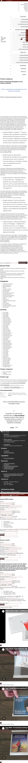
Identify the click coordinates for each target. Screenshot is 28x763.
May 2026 (5, 315)
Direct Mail (6, 291)
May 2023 (5, 352)
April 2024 (5, 339)
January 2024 (6, 342)
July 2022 (5, 353)
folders (5, 373)
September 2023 (7, 347)
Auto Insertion (7, 285)
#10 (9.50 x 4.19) (8, 591)
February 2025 (7, 330)
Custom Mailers (7, 289)
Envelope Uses (7, 294)
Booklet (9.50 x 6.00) (9, 592)
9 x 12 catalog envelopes (10, 381)
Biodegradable (7, 286)
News (4, 298)
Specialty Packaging (9, 452)
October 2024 (6, 334)
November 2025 (7, 321)
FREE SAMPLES (23, 0)
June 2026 (6, 313)
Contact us (4, 0)
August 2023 (6, 348)
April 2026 (5, 316)
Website (2, 530)
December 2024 (7, 333)
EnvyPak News (13, 474)
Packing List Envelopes (9, 300)
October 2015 (6, 366)
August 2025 (6, 324)
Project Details (4, 557)
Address (2, 509)
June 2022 (6, 355)
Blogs (4, 287)
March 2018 (6, 364)
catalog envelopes (14, 385)
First (13, 503)
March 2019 (6, 361)
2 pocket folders (12, 379)
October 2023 (6, 346)
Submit (2, 534)
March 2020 (6, 357)
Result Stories (13, 475)
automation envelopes (10, 383)
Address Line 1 (16, 511)
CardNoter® (7, 444)
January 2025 (6, 331)
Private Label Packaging (9, 305)
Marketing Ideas (7, 296)
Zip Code (14, 516)
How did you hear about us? (8, 529)
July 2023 (5, 349)
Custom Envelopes (8, 468)
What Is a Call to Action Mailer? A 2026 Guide (12, 273)
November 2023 (7, 344)
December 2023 (7, 343)
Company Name (5, 505)
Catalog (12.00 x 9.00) (9, 594)
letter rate (22, 387)
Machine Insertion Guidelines (11, 466)
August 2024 (6, 336)
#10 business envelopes (4, 379)
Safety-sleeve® (8, 439)
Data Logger (6, 290)
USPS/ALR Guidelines (9, 463)
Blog (8, 475)
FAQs (18, 474)
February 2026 (7, 318)
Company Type (4, 507)
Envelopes (6, 451)
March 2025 (6, 329)
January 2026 (6, 320)
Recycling (5, 307)
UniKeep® (6, 434)
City (13, 513)
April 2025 (5, 327)
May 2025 (5, 326)
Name (2, 501)
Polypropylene (7, 304)
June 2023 (6, 351)
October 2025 (6, 322)
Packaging (6, 299)
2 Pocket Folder (8, 527)
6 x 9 (16, 379)
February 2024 (7, 340)
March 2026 (6, 317)
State (10, 515)
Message (2, 533)
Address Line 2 (16, 512)
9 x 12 (3, 381)
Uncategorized (7, 374)
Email (2, 508)
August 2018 (6, 362)
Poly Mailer (6, 303)
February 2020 (7, 358)
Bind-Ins (6, 524)
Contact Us (6, 474)
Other (1, 554)
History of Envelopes (8, 295)
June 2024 (6, 338)
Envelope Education (8, 292)
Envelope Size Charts (9, 467)
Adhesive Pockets (8, 283)
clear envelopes (7, 371)
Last (13, 504)
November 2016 (7, 365)
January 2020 (6, 360)
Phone (2, 517)
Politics (5, 302)
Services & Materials (9, 458)
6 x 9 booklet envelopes (21, 379)
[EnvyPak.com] (3, 39)
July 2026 (5, 312)
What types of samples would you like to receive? (13, 519)
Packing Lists (7, 525)
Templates (6, 464)
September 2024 (7, 335)
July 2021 (5, 356)
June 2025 (6, 325)
